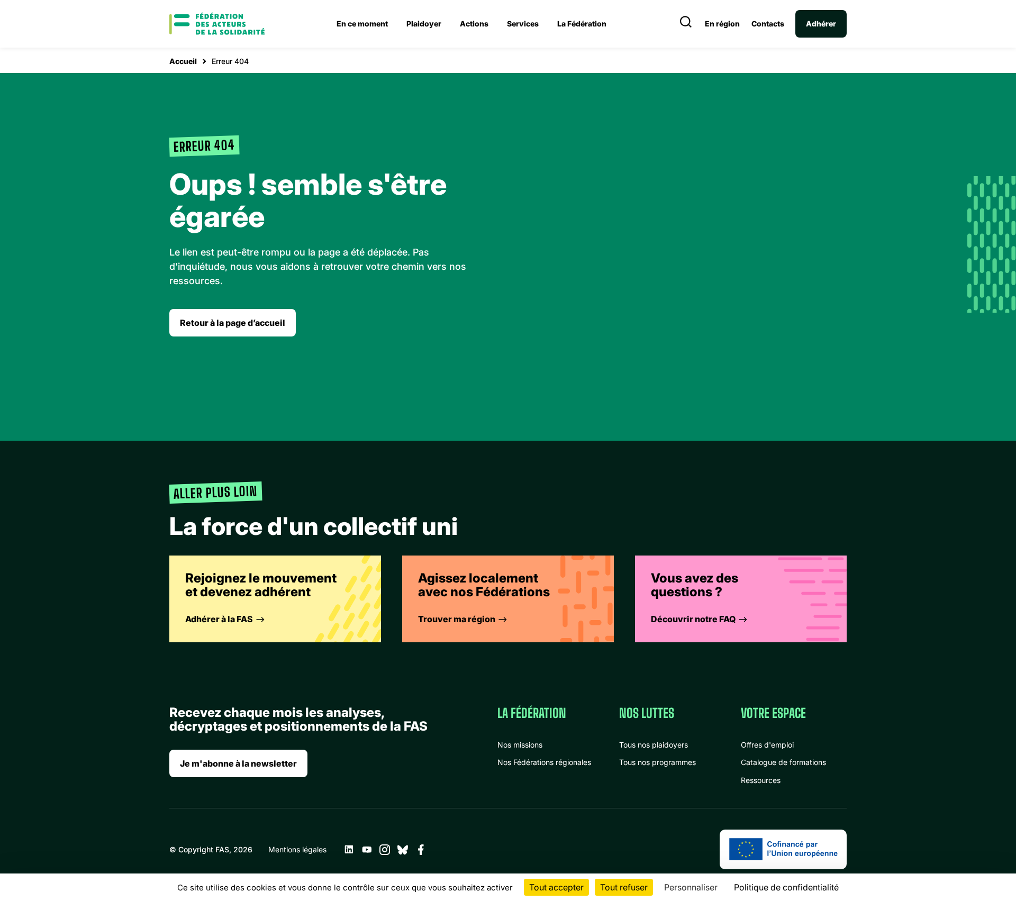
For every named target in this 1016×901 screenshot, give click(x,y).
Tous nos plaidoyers (653, 744)
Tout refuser (624, 887)
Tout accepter (556, 887)
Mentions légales (297, 849)
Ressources (761, 780)
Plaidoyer (423, 23)
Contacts (767, 24)
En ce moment (362, 23)
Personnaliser (691, 887)
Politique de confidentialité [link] (786, 887)
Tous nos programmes (657, 762)
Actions (474, 23)
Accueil (183, 61)
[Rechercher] (686, 24)
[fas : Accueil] (217, 24)
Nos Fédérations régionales (544, 762)
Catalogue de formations (783, 762)
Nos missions (519, 744)
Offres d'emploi (767, 744)
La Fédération (581, 23)
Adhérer (821, 23)
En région (722, 24)
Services (523, 23)
